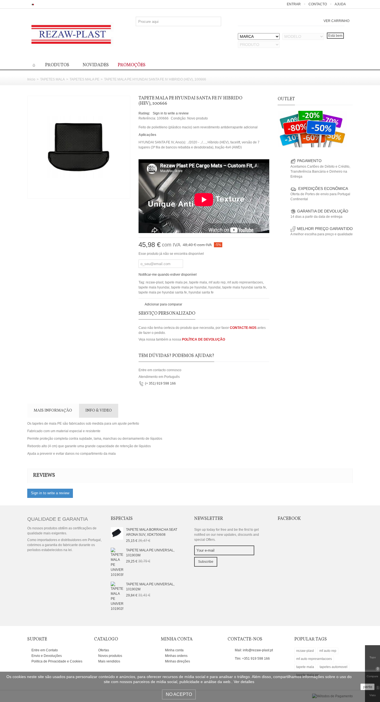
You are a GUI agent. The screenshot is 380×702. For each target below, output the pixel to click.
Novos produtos (109, 656)
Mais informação (53, 410)
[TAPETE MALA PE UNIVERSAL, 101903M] (117, 562)
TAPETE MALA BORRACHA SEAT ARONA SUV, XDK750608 (151, 532)
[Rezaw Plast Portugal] (72, 34)
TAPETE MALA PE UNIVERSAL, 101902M (150, 586)
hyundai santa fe (201, 292)
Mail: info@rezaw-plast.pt (254, 650)
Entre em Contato (44, 650)
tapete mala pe (176, 282)
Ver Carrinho (336, 21)
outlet (286, 99)
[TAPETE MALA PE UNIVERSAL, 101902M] (117, 596)
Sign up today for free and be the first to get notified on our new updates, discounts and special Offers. (226, 535)
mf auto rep (217, 282)
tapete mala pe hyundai (189, 287)
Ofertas (103, 650)
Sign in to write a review (171, 113)
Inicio (31, 79)
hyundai (214, 287)
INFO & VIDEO (98, 410)
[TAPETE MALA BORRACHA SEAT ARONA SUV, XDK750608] (117, 533)
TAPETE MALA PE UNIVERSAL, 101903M (150, 552)
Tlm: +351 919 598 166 (252, 659)
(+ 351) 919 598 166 (160, 383)
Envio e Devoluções (46, 656)
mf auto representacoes (245, 282)
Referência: (147, 118)
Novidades (96, 65)
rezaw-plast (154, 282)
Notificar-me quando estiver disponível (168, 275)
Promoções (131, 65)
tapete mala (198, 282)
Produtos (57, 65)
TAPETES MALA (52, 79)
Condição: (178, 118)
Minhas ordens (175, 656)
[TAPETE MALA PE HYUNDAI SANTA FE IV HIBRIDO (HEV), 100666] (79, 147)
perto (367, 686)
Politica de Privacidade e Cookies (56, 661)
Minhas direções (177, 661)
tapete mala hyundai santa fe (244, 287)
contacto (318, 4)
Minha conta (174, 650)
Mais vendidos (108, 661)
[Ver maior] (123, 191)
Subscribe (205, 562)
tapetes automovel (333, 667)
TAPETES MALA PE (84, 79)
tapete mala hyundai (154, 287)
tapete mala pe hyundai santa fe (163, 292)
